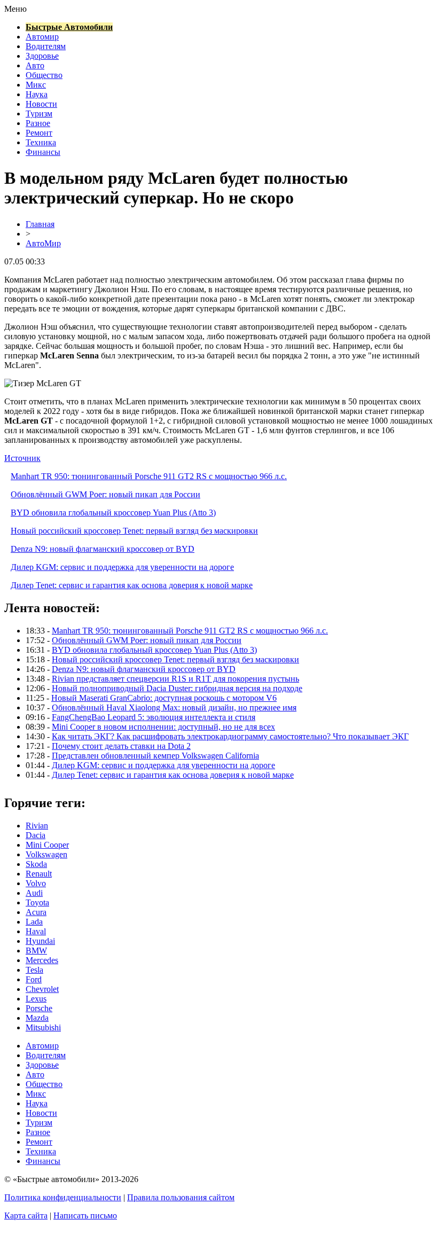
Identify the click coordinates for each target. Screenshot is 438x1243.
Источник (22, 458)
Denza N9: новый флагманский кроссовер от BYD (102, 548)
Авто (35, 65)
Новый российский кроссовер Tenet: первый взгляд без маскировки (134, 530)
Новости (41, 103)
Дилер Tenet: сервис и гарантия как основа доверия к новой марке (132, 585)
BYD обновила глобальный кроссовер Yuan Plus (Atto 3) (113, 512)
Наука (37, 94)
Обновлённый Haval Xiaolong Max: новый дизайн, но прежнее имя (174, 707)
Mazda (37, 1017)
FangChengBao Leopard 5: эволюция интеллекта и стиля (153, 717)
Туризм (39, 113)
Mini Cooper (47, 844)
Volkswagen (46, 854)
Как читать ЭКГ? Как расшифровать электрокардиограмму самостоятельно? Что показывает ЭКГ (230, 736)
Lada (34, 921)
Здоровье (42, 55)
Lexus (36, 998)
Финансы (43, 152)
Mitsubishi (43, 1027)
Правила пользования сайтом (180, 1197)
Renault (39, 873)
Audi (34, 892)
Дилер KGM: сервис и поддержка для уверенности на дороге (122, 567)
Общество (44, 75)
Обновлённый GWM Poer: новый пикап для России (105, 494)
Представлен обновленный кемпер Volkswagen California (155, 755)
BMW (36, 950)
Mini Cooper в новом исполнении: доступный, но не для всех (163, 726)
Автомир (42, 36)
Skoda (36, 864)
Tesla (34, 969)
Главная (40, 224)
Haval (36, 931)
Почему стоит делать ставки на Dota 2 (121, 746)
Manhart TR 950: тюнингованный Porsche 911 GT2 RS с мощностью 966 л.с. (149, 476)
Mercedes (42, 960)
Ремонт (39, 132)
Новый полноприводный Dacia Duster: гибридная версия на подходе (177, 688)
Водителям (46, 46)
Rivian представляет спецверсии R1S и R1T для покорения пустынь (175, 678)
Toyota (37, 902)
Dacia (35, 835)
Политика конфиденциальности (62, 1197)
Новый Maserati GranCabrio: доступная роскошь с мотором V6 (164, 697)
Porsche (39, 1008)
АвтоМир (43, 243)
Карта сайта (26, 1215)
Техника (41, 142)
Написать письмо (85, 1215)
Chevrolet (42, 989)
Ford (34, 979)
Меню (15, 8)
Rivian (37, 825)
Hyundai (40, 940)
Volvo (36, 883)
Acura (36, 912)
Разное (38, 123)
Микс (36, 84)
